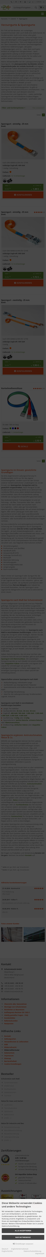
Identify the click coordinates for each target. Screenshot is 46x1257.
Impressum (39, 1253)
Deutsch (5, 1249)
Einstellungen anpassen (24, 1244)
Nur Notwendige (23, 1237)
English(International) (19, 1249)
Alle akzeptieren (23, 1231)
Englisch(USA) (7, 1251)
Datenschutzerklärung (32, 1251)
